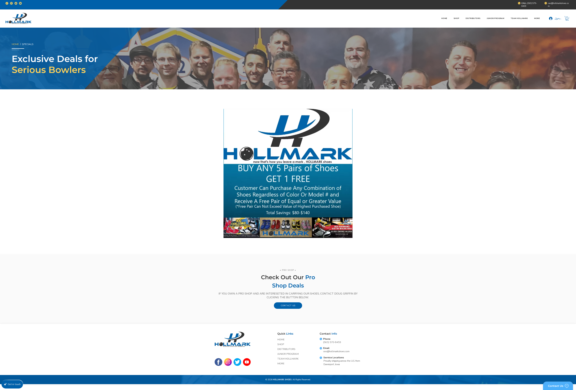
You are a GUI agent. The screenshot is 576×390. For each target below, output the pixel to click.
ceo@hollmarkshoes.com (336, 351)
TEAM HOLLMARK (287, 358)
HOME (15, 44)
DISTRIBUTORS (286, 349)
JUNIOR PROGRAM (287, 354)
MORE (280, 363)
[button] (537, 18)
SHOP (280, 344)
